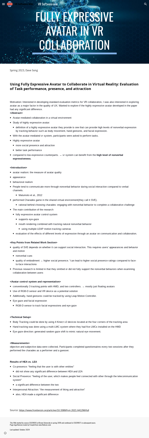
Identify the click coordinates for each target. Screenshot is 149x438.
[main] (74, 31)
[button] (3, 4)
